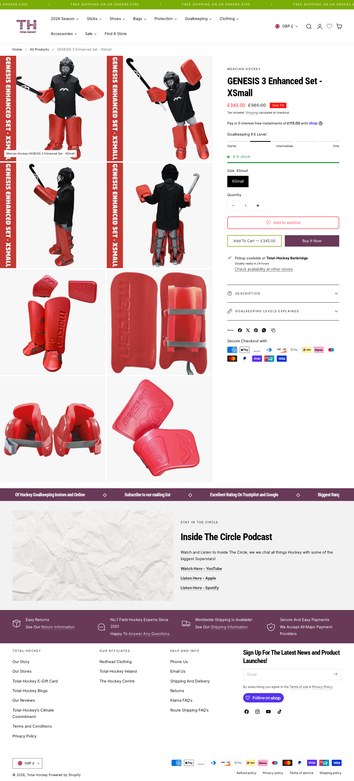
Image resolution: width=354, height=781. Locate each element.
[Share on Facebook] (239, 330)
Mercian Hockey (244, 69)
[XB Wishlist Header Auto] (329, 26)
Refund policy (247, 773)
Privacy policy (273, 773)
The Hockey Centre (117, 681)
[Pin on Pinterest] (255, 330)
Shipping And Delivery (190, 681)
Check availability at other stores (264, 269)
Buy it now (312, 240)
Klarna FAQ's (181, 700)
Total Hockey (37, 775)
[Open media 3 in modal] (96, 171)
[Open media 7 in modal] (96, 385)
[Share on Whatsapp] (263, 330)
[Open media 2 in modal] (203, 65)
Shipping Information (229, 627)
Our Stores (22, 671)
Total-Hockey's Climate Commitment (33, 713)
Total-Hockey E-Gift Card (35, 681)
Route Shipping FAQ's (189, 710)
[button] (309, 26)
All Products (39, 49)
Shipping (252, 112)
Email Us (178, 671)
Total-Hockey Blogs (30, 690)
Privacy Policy (24, 736)
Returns (177, 690)
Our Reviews (23, 700)
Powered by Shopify (65, 775)
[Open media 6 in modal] (203, 278)
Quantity (234, 194)
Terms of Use (299, 687)
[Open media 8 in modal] (203, 385)
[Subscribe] (335, 674)
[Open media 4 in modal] (203, 171)
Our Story (20, 661)
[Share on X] (247, 330)
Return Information (58, 627)
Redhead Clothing (116, 661)
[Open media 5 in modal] (96, 278)
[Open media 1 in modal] (96, 65)
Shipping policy (331, 773)
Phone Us (179, 661)
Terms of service (301, 773)
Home (17, 49)
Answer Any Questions (149, 633)
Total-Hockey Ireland (118, 671)
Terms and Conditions (32, 726)
